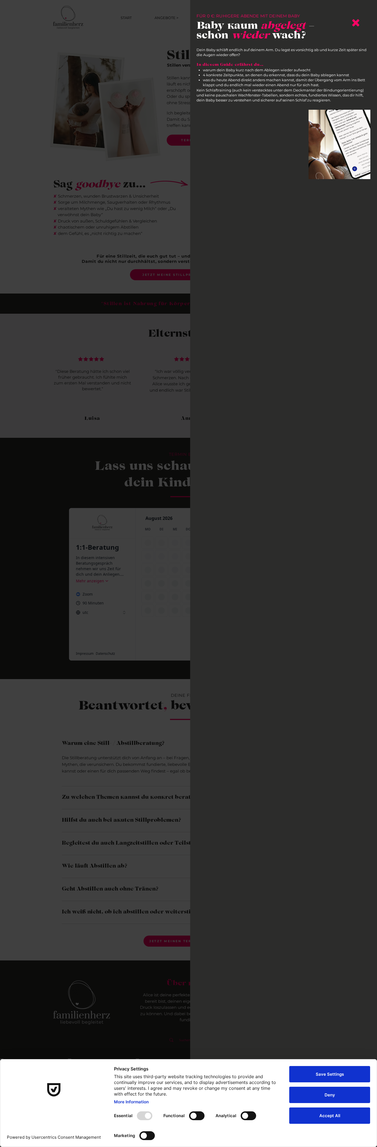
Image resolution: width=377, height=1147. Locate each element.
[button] (355, 23)
